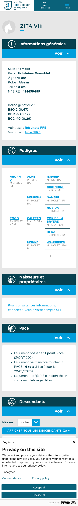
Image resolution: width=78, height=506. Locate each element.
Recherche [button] (45, 8)
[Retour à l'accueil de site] (17, 5)
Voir (59, 54)
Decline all (39, 495)
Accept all (39, 487)
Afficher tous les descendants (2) (37, 430)
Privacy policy (40, 478)
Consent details (11, 478)
